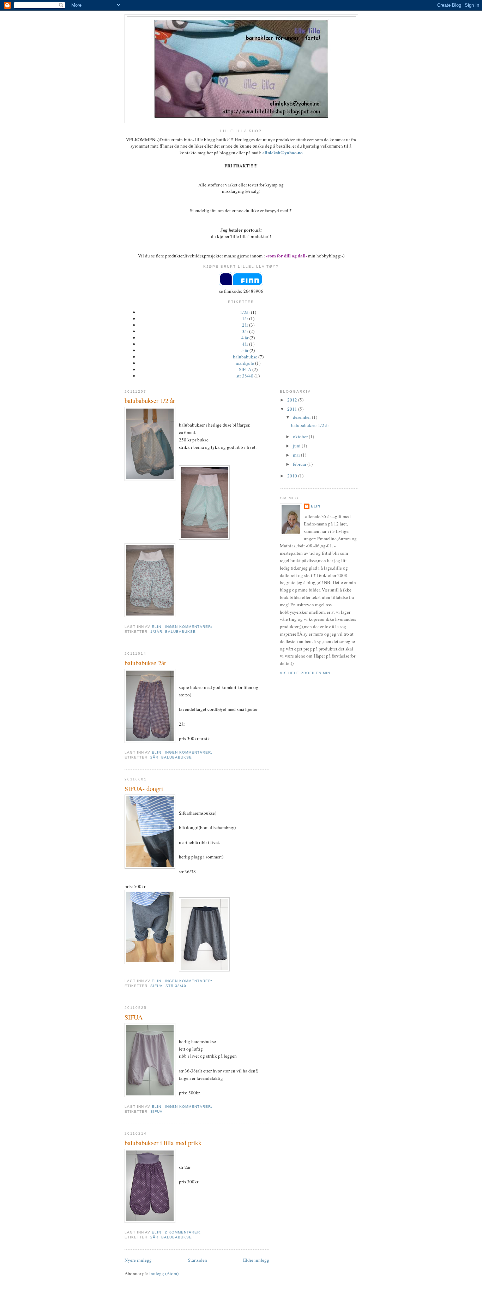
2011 (292, 409)
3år (245, 331)
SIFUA (245, 369)
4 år (244, 337)
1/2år (245, 312)
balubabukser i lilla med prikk (163, 1142)
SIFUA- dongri (144, 788)
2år (245, 325)
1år (245, 318)
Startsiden (197, 1260)
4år (245, 344)
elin (315, 506)
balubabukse (245, 356)
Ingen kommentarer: (189, 627)
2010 (292, 475)
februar (300, 464)
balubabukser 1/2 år (150, 400)
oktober (301, 436)
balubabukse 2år (145, 663)
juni (297, 445)
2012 (292, 400)
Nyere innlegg (138, 1260)
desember (302, 417)
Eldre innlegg (256, 1260)
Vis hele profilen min (305, 673)
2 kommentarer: (184, 1232)
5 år (244, 350)
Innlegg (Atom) (164, 1273)
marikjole (245, 363)
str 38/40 (244, 376)
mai (297, 455)
